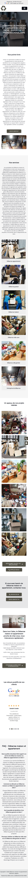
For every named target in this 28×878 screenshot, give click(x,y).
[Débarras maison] (14, 300)
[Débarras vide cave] (14, 325)
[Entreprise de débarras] (14, 376)
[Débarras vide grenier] (14, 350)
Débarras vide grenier (13, 363)
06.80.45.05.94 (17, 1)
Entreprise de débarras (13, 388)
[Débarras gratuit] (14, 274)
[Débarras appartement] (14, 249)
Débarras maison (14, 312)
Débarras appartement (13, 261)
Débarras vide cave (13, 337)
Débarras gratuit (14, 286)
